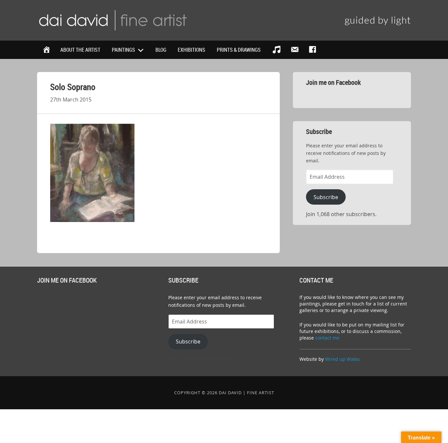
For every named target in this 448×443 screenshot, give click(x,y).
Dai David (112, 20)
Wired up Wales (342, 359)
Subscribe (326, 197)
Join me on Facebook (333, 82)
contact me (327, 338)
